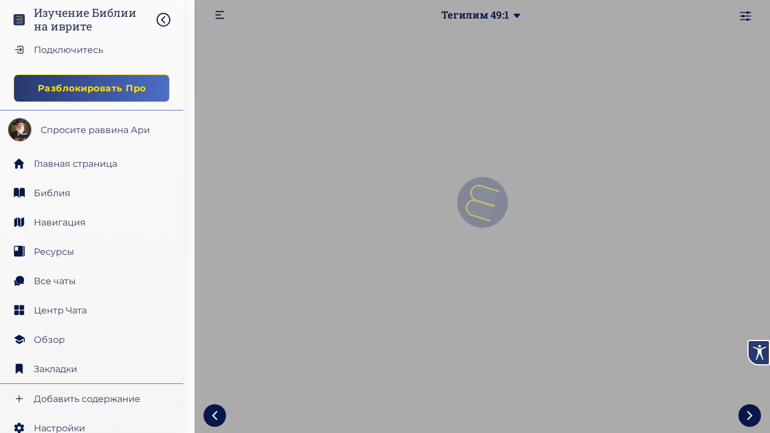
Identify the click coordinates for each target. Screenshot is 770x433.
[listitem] (91, 192)
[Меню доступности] (758, 352)
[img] (169, 19)
